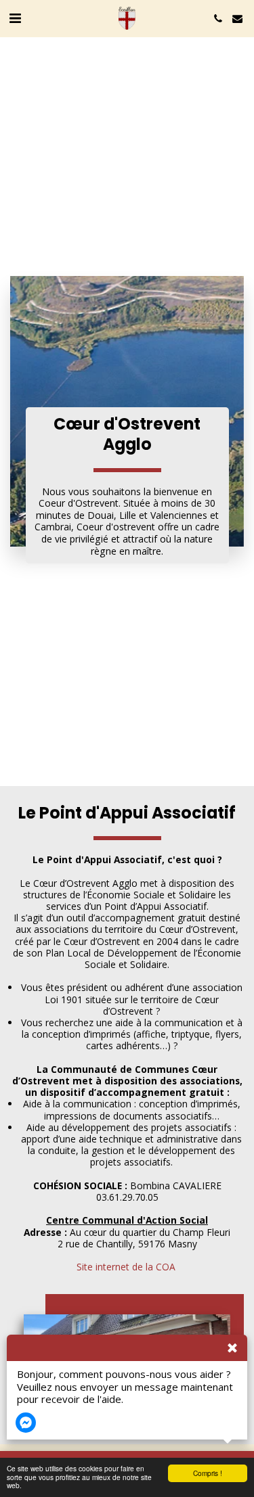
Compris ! (207, 1473)
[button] (14, 18)
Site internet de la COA (126, 1266)
